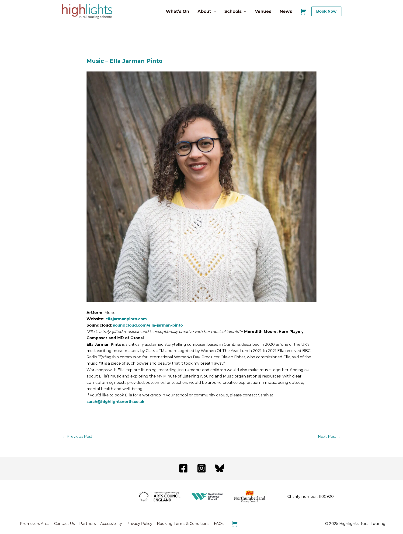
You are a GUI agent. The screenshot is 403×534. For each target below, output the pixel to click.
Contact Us (64, 523)
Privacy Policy (139, 523)
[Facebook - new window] (183, 468)
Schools (233, 11)
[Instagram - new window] (201, 468)
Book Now (326, 11)
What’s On (177, 11)
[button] (213, 11)
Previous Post (77, 436)
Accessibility (111, 523)
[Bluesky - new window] (219, 468)
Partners (87, 523)
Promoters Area (34, 523)
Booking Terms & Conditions (183, 523)
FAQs (218, 523)
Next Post (329, 436)
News (286, 11)
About (204, 11)
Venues (263, 11)
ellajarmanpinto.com (126, 319)
